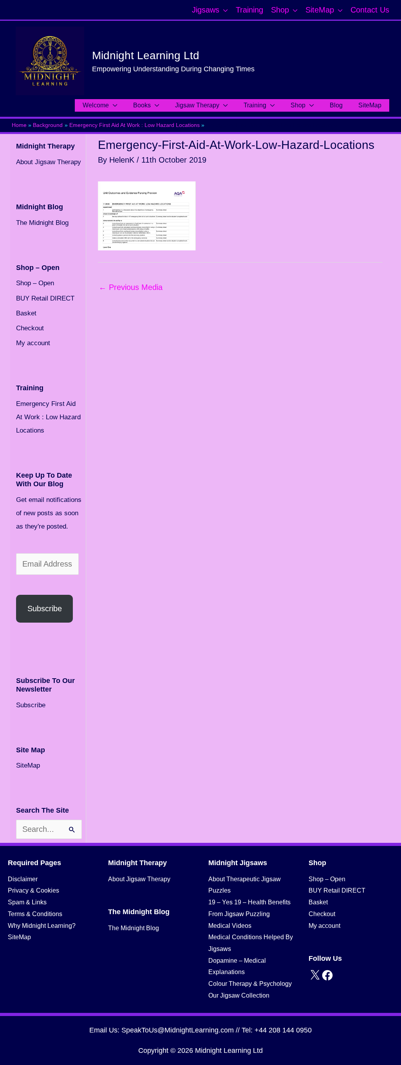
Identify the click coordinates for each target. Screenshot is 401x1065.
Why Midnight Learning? (42, 925)
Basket (26, 313)
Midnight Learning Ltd (145, 55)
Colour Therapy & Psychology (250, 983)
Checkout (30, 328)
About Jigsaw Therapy (48, 162)
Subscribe (44, 608)
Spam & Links (27, 902)
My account (33, 343)
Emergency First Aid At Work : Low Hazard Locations (48, 417)
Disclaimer (23, 879)
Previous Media (131, 287)
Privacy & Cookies (33, 890)
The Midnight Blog (42, 222)
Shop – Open (35, 283)
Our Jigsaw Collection (238, 995)
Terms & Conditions (35, 914)
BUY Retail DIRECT (45, 298)
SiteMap (28, 765)
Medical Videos (229, 925)
